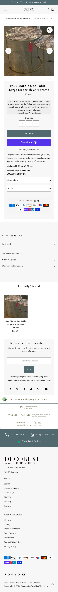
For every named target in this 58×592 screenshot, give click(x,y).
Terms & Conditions (13, 542)
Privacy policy (21, 583)
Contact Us (9, 493)
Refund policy (9, 583)
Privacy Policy (10, 546)
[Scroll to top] (52, 584)
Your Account (10, 533)
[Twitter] (38, 389)
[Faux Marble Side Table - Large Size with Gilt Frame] (16, 306)
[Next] (50, 51)
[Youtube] (46, 389)
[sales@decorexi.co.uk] (32, 436)
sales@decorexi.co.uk (37, 2)
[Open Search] (48, 9)
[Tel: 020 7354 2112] (7, 436)
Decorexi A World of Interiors (34, 586)
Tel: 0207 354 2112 (19, 2)
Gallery (7, 524)
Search (7, 484)
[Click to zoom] (50, 30)
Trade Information (12, 529)
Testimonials (9, 538)
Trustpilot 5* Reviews (31, 441)
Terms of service (34, 583)
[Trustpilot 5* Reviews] (19, 441)
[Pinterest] (24, 389)
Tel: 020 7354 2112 (18, 434)
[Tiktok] (31, 389)
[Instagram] (17, 389)
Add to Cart (29, 133)
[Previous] (8, 51)
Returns (7, 506)
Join (29, 369)
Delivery (7, 501)
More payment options (29, 149)
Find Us (7, 497)
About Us (8, 520)
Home (8, 18)
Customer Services (12, 488)
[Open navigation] (5, 9)
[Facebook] (10, 389)
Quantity (29, 118)
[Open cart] (52, 9)
